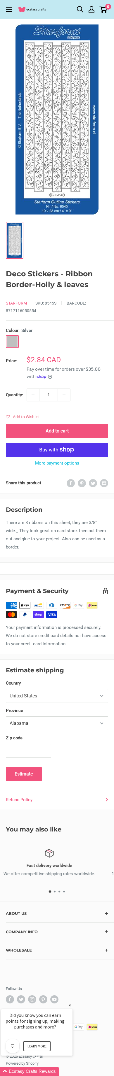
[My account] (91, 9)
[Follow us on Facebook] (10, 999)
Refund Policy (19, 799)
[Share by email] (104, 483)
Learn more (36, 1046)
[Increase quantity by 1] (64, 395)
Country (13, 683)
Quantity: (14, 395)
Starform (16, 303)
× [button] (70, 1005)
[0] (103, 9)
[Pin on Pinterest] (82, 483)
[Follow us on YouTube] (54, 999)
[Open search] (80, 9)
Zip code (14, 738)
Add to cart (57, 431)
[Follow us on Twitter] (21, 999)
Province (14, 710)
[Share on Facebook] (71, 483)
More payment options (57, 463)
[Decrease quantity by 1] (33, 395)
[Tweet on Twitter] (93, 483)
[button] (23, 416)
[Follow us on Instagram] (32, 999)
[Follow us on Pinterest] (43, 999)
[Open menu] (9, 9)
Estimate (24, 774)
